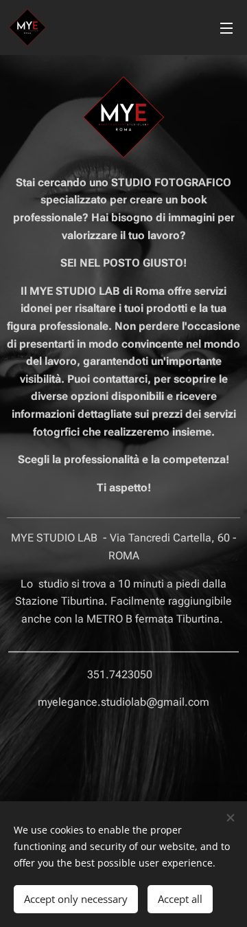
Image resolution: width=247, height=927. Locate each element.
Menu (226, 27)
